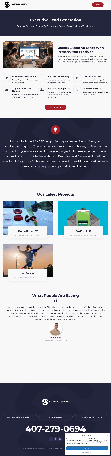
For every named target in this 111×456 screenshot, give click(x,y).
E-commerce (94, 235)
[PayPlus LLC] (83, 202)
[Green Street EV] (28, 202)
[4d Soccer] (28, 245)
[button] (107, 435)
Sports (32, 277)
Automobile (24, 235)
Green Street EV (28, 231)
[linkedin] (60, 439)
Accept (87, 448)
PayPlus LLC (83, 231)
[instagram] (55, 439)
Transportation (34, 235)
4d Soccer (28, 273)
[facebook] (51, 439)
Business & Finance (82, 235)
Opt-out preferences (86, 452)
